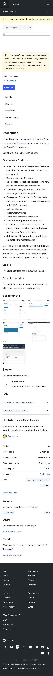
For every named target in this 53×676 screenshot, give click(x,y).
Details (8, 97)
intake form (45, 485)
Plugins (31, 580)
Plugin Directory (9, 12)
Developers (8, 602)
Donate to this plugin (12, 555)
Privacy (6, 584)
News (5, 575)
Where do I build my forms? (16, 410)
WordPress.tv (10, 607)
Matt (6, 620)
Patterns (32, 584)
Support (9, 124)
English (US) (45, 474)
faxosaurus (11, 80)
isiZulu (11, 640)
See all (47, 512)
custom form (38, 480)
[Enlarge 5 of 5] (22, 347)
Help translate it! (45, 19)
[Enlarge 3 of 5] (22, 325)
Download (8, 87)
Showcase (33, 571)
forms (47, 480)
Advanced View (10, 492)
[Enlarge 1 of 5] (22, 303)
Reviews (9, 104)
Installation (10, 110)
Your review (8, 512)
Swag (32, 607)
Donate (32, 602)
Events (31, 597)
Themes (31, 575)
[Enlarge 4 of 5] (47, 325)
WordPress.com (11, 615)
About (5, 571)
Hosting (6, 580)
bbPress (8, 624)
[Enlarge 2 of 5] (47, 303)
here (36, 153)
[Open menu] (49, 4)
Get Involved (34, 593)
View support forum (12, 531)
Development (11, 117)
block (29, 480)
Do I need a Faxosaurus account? (19, 402)
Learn (5, 593)
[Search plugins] (29, 27)
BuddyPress (10, 629)
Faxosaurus (21, 143)
